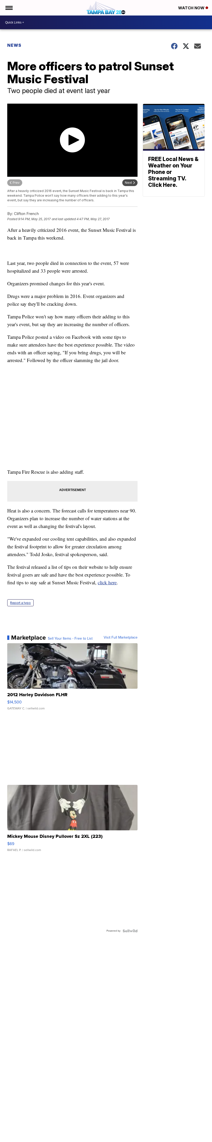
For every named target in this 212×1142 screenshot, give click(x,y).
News (14, 45)
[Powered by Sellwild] (130, 931)
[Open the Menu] (8, 8)
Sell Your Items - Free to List (70, 638)
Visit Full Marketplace (121, 637)
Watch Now (192, 7)
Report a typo (20, 603)
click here (107, 582)
